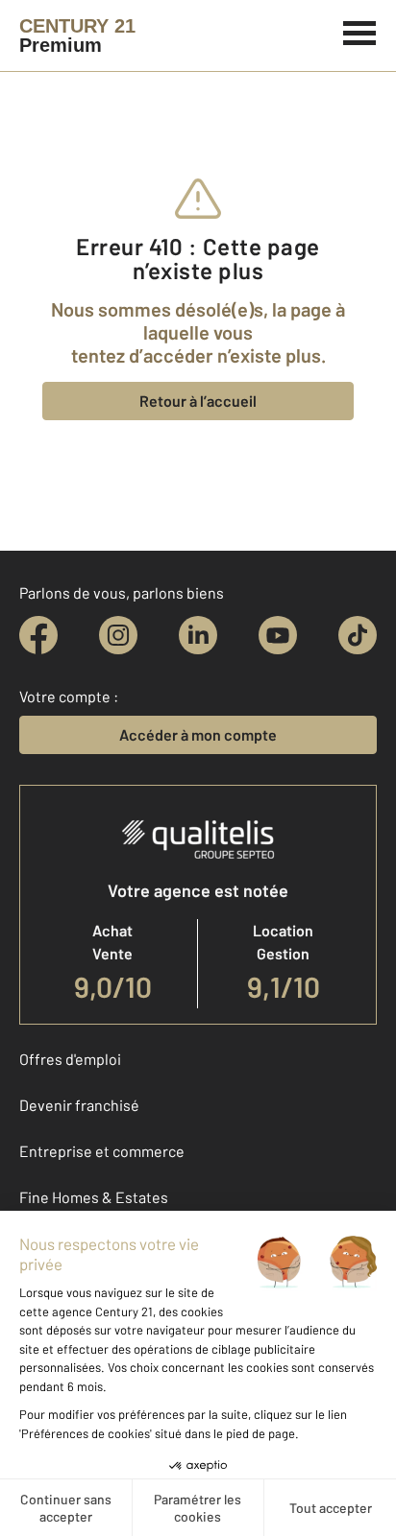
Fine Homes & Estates (93, 1197)
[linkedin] (198, 635)
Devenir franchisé (79, 1105)
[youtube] (278, 635)
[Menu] (360, 30)
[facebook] (38, 635)
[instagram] (118, 635)
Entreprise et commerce (102, 1151)
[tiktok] (357, 635)
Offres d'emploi (70, 1059)
